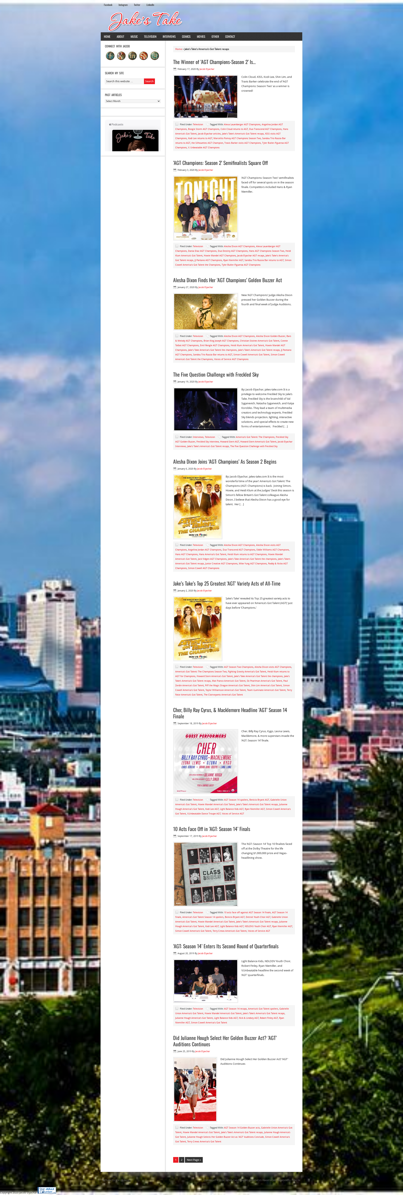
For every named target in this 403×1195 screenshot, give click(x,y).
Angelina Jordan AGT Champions (204, 549)
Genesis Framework (264, 1180)
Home (107, 36)
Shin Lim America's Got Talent (266, 685)
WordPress (284, 1180)
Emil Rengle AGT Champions (214, 345)
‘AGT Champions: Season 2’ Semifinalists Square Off (220, 162)
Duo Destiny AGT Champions (233, 251)
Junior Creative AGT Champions (221, 563)
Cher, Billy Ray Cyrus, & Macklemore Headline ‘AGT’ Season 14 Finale (230, 713)
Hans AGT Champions (186, 554)
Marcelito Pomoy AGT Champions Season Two (237, 138)
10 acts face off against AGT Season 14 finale (247, 912)
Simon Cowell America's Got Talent (251, 354)
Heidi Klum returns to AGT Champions (247, 554)
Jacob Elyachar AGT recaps (250, 255)
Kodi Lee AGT (212, 809)
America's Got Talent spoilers (263, 1008)
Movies (201, 36)
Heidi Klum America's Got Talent (247, 345)
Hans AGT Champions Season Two (266, 251)
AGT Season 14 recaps (235, 1008)
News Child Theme (237, 1180)
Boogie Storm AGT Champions (203, 129)
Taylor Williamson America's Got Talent (225, 690)
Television (150, 36)
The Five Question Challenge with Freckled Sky (216, 374)
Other (215, 36)
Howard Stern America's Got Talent (258, 441)
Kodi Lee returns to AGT (200, 138)
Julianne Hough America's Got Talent (194, 1018)
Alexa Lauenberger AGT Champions (242, 124)
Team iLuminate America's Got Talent (266, 690)
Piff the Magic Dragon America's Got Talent (227, 685)
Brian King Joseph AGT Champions (221, 340)
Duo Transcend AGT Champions (265, 129)
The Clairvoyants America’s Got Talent (223, 694)
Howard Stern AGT (229, 441)
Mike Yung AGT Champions (253, 563)
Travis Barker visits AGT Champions (242, 143)
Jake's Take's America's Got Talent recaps (243, 133)
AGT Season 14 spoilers (236, 799)
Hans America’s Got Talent (212, 554)
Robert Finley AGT (269, 1018)
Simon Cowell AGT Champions (203, 568)
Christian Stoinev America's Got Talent (259, 340)
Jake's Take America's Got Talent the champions (212, 350)
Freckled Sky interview (207, 441)
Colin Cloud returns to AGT (234, 129)
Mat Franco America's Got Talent (229, 681)
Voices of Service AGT (233, 813)
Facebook (108, 5)
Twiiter (137, 5)
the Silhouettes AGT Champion (207, 143)
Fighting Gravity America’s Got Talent (247, 671)
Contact (230, 36)
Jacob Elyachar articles (209, 133)
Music (134, 36)
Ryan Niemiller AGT (233, 260)
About (120, 36)
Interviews (169, 36)
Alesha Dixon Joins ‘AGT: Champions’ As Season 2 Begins (224, 461)
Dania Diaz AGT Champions (202, 251)
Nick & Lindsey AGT (249, 1018)
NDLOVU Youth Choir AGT (258, 926)
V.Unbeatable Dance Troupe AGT (204, 813)
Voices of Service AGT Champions (231, 359)
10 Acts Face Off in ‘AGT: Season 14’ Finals (211, 828)
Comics (186, 36)
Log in (296, 1180)
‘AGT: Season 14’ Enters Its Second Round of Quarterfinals (226, 946)
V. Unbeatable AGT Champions (204, 147)
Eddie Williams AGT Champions (272, 549)
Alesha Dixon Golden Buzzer (270, 336)
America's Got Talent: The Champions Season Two (201, 671)
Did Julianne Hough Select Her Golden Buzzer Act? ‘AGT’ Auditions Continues (225, 1041)
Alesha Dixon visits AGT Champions (273, 667)
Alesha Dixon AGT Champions (239, 246)
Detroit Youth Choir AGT (258, 917)
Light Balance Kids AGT (231, 809)
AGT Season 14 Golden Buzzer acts (242, 1127)
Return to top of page (116, 1180)
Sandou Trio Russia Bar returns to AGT (264, 260)
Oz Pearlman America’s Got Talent (264, 681)
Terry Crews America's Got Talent (230, 931)
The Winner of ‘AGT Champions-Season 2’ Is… (214, 61)
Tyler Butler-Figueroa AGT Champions (241, 265)
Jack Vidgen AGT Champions (212, 559)
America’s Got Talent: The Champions (255, 437)
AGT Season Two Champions (238, 667)
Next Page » (194, 1159)
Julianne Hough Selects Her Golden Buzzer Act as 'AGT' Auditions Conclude (225, 1137)
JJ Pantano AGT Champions (208, 260)
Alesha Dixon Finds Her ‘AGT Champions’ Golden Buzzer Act (227, 280)
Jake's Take (201, 20)
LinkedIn (150, 5)
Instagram (123, 5)
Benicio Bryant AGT (259, 799)
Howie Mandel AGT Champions (220, 255)
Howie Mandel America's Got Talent (216, 804)
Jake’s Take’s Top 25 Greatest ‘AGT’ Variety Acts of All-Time (226, 583)
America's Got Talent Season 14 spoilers (203, 917)
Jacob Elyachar (207, 69)
